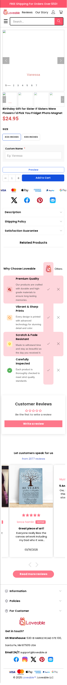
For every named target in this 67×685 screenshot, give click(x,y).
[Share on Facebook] (27, 201)
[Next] (60, 60)
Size (5, 129)
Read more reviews (33, 574)
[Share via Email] (53, 201)
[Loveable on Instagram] (24, 661)
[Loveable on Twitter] (33, 661)
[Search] (58, 21)
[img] (37, 472)
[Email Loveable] (50, 661)
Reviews (27, 12)
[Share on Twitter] (14, 201)
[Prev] (6, 60)
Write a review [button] (33, 424)
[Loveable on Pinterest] (42, 661)
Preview (33, 169)
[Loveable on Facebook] (16, 661)
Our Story (41, 12)
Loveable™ (29, 677)
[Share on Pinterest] (40, 202)
